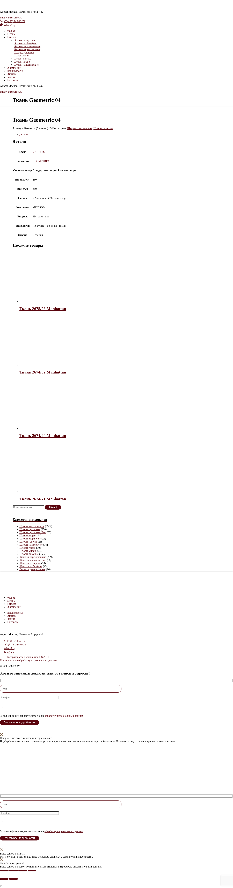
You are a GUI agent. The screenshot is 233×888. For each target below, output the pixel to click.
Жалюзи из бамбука (25, 43)
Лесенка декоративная (32, 569)
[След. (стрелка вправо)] (13, 879)
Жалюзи (11, 30)
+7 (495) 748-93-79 (14, 21)
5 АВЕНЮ (39, 151)
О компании (14, 67)
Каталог (11, 603)
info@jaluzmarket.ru (11, 17)
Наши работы (15, 70)
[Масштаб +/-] (4, 870)
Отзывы (11, 73)
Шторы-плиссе (22, 58)
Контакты (12, 80)
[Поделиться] (22, 870)
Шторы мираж (27, 550)
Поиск (53, 507)
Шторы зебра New (30, 538)
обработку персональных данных (64, 715)
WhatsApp (9, 25)
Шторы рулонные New (32, 532)
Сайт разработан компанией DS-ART (27, 657)
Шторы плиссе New (31, 544)
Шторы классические (26, 64)
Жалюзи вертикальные (27, 49)
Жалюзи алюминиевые (27, 46)
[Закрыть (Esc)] (32, 870)
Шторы (11, 33)
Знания (11, 77)
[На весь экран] (13, 870)
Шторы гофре (22, 61)
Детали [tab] (23, 134)
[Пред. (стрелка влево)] (4, 879)
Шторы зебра (21, 55)
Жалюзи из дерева (24, 40)
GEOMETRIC (41, 161)
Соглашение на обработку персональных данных (28, 660)
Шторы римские (103, 128)
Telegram (9, 652)
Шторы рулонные (24, 52)
